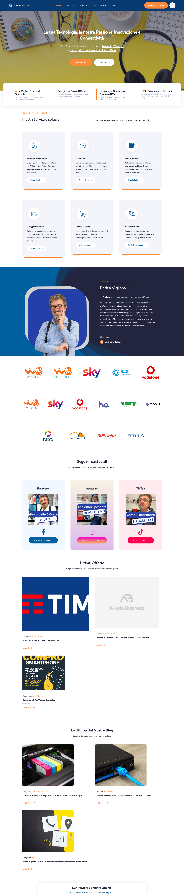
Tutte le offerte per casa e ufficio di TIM (41, 640)
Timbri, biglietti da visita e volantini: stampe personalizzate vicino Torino (55, 861)
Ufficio (46, 791)
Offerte (33, 637)
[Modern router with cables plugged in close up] (121, 745)
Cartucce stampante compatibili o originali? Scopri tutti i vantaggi (52, 795)
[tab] (106, 297)
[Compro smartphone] (43, 656)
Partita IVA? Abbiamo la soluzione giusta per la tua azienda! (122, 637)
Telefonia (40, 637)
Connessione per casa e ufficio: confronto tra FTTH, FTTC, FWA (123, 795)
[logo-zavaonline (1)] (19, 4)
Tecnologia (39, 791)
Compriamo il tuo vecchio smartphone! (40, 700)
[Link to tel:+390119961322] (172, 5)
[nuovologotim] (55, 578)
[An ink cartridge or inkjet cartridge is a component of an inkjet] (48, 745)
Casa (33, 791)
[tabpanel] (128, 314)
